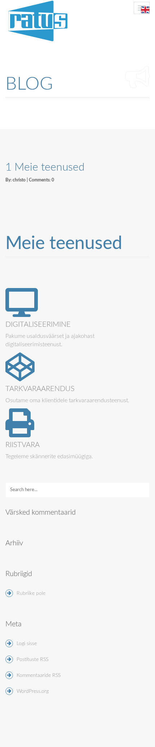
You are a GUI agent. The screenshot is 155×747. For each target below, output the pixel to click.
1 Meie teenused (45, 167)
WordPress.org (33, 691)
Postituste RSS (32, 659)
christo (19, 180)
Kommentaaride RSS (39, 675)
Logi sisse (27, 643)
